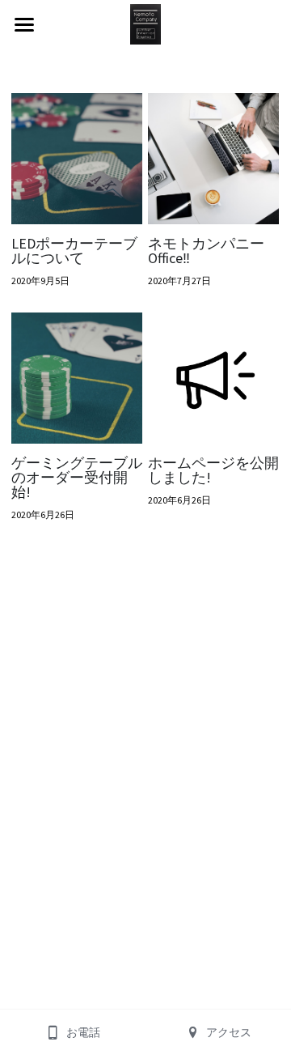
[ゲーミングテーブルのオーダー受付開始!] (76, 378)
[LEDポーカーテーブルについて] (76, 158)
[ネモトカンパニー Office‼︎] (213, 158)
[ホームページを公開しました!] (213, 378)
